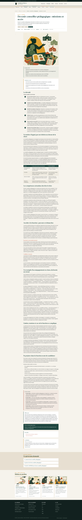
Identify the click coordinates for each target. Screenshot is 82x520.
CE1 (42, 507)
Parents (56, 3)
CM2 (42, 513)
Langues (39, 7)
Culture (43, 7)
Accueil (16, 11)
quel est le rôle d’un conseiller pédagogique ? (33, 462)
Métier (53, 3)
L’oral (21, 7)
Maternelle (43, 504)
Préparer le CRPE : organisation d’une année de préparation (34, 488)
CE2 (42, 509)
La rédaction (57, 507)
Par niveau (61, 3)
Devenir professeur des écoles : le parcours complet (21, 487)
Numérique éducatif (18, 511)
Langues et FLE (31, 504)
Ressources (43, 3)
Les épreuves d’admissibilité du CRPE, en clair (47, 487)
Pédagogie (48, 3)
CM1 (42, 511)
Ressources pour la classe (19, 504)
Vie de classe (52, 7)
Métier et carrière (22, 11)
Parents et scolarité (31, 507)
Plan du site (57, 509)
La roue (65, 3)
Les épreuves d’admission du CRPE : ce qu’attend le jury (61, 487)
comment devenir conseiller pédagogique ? (33, 459)
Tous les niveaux (31, 511)
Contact (56, 511)
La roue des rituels (58, 504)
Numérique (34, 7)
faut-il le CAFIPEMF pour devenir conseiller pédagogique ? (36, 465)
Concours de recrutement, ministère (32, 434)
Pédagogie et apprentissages (20, 507)
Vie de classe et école (32, 509)
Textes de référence (29, 435)
